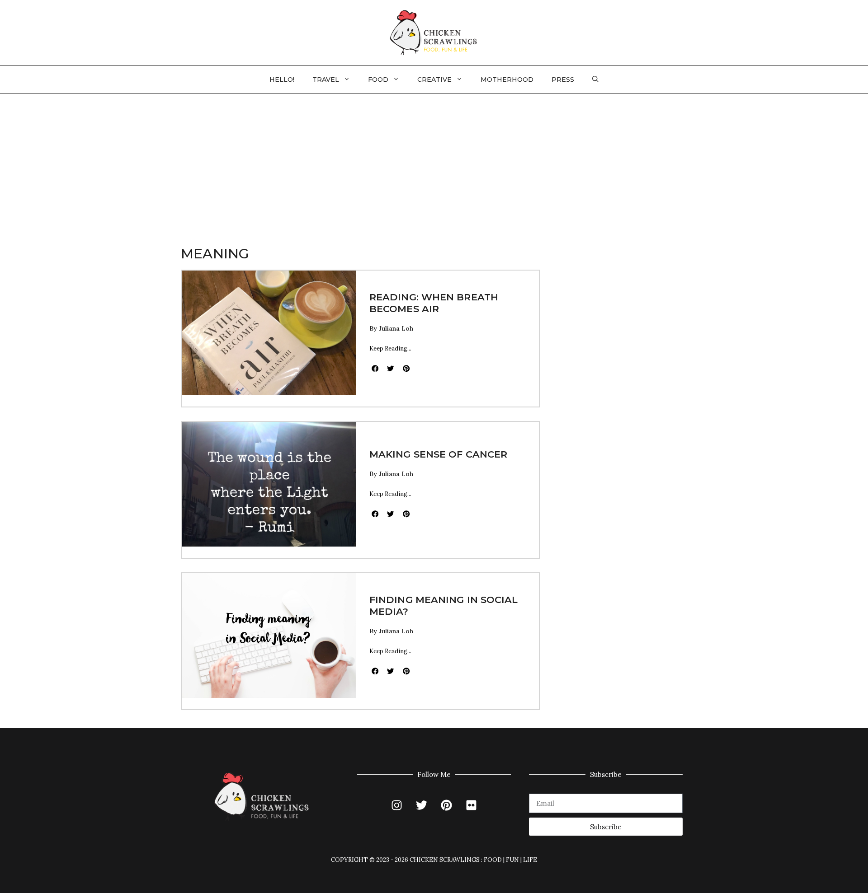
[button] (595, 79)
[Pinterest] (446, 805)
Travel (325, 79)
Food (378, 79)
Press (563, 79)
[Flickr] (471, 805)
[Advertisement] (434, 161)
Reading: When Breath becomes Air (433, 302)
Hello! (281, 79)
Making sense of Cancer (438, 454)
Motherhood (507, 79)
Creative (434, 79)
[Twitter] (421, 805)
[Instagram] (397, 805)
